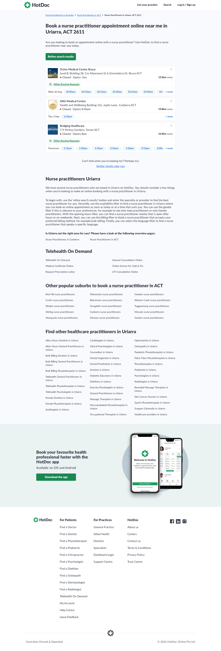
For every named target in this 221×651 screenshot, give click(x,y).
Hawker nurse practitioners (149, 294)
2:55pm (145, 148)
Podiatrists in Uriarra (145, 370)
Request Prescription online (60, 272)
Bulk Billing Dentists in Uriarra (61, 356)
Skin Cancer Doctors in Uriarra (150, 397)
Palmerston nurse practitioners (106, 294)
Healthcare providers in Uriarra (150, 414)
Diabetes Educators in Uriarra (105, 376)
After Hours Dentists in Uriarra (62, 340)
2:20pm (83, 148)
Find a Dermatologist (72, 582)
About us (132, 527)
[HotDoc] (36, 5)
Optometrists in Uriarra (146, 340)
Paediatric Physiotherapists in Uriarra (153, 352)
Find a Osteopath (70, 575)
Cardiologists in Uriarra (102, 340)
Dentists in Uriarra (99, 370)
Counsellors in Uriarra (101, 352)
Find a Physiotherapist (73, 541)
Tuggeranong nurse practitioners (151, 306)
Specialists (100, 548)
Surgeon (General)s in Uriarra (149, 409)
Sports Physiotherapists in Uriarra (152, 403)
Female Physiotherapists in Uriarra (63, 404)
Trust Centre (134, 561)
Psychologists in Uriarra (146, 376)
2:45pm (68, 116)
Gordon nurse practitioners (149, 318)
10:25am (132, 92)
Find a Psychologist (71, 561)
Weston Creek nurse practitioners (152, 300)
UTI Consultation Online (125, 272)
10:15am (101, 92)
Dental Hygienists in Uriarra (104, 358)
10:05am (70, 92)
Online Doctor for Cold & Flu (127, 266)
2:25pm (99, 148)
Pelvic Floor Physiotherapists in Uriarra (154, 358)
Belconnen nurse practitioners (106, 300)
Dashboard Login (104, 555)
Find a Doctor (68, 527)
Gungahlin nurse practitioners (106, 306)
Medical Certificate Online (59, 266)
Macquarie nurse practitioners (62, 318)
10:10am (86, 92)
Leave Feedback (69, 617)
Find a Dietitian (69, 568)
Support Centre (103, 561)
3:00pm (161, 148)
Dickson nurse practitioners (104, 318)
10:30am (148, 92)
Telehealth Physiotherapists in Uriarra (65, 386)
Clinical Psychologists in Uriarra (106, 346)
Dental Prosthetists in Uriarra (105, 364)
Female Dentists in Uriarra (59, 398)
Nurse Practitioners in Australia (60, 15)
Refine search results (61, 56)
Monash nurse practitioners (149, 312)
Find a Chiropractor (72, 555)
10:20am (117, 92)
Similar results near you (110, 166)
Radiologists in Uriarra (146, 382)
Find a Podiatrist (70, 548)
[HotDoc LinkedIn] (178, 521)
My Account (67, 603)
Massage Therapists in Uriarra (105, 399)
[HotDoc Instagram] (184, 521)
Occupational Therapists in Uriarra (108, 414)
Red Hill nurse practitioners (60, 294)
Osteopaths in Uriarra (145, 346)
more (169, 92)
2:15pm (68, 148)
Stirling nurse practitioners (60, 312)
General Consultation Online (127, 260)
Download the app (56, 477)
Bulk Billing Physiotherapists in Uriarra (66, 371)
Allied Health (101, 534)
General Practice (104, 527)
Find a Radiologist (70, 589)
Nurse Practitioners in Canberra (62, 239)
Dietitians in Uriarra (100, 382)
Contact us (134, 541)
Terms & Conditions (139, 548)
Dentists (99, 541)
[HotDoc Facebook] (172, 521)
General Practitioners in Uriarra (106, 393)
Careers (132, 534)
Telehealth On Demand (58, 260)
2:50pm (130, 148)
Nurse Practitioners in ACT (89, 15)
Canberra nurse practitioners (105, 312)
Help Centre (67, 610)
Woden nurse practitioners (60, 306)
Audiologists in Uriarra (57, 410)
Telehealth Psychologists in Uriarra (63, 392)
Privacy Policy (136, 555)
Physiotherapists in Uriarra (148, 364)
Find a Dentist (68, 534)
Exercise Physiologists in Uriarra (106, 387)
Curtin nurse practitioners (59, 300)
